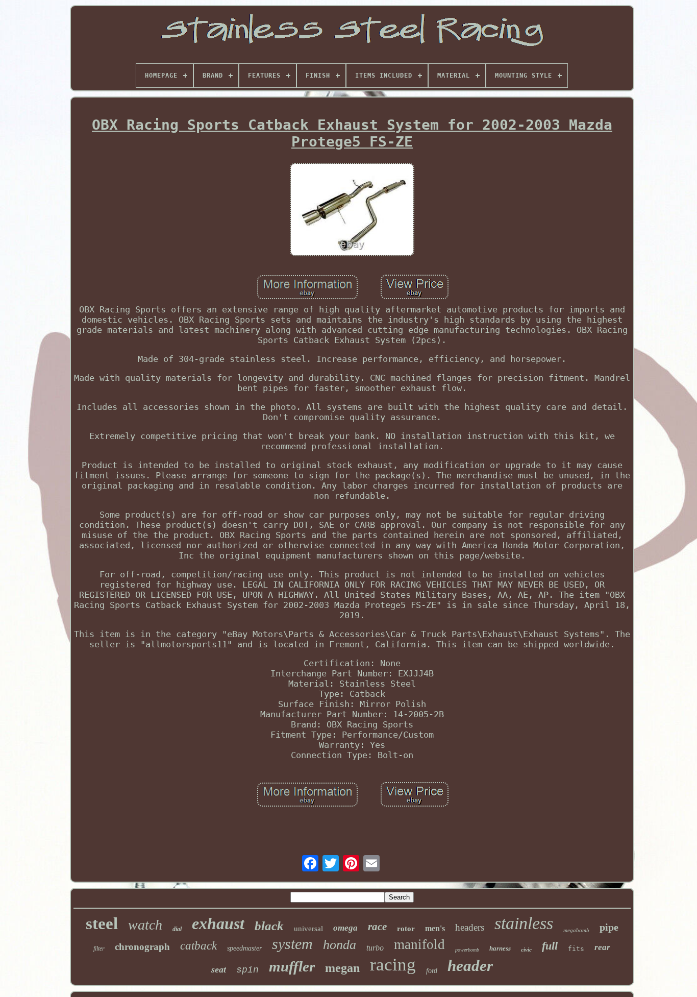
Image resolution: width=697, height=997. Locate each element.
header (470, 966)
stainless (523, 923)
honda (339, 944)
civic (526, 949)
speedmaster (244, 948)
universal (308, 929)
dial (177, 929)
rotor (406, 929)
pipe (609, 927)
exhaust (218, 923)
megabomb (576, 930)
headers (469, 927)
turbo (375, 947)
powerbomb (467, 950)
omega (345, 928)
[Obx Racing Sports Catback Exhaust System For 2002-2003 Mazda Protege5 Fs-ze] (352, 210)
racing (393, 965)
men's (435, 928)
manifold (419, 944)
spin (247, 970)
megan (342, 968)
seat (218, 969)
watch (145, 925)
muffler (292, 966)
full (550, 945)
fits (576, 949)
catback (198, 945)
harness (500, 948)
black (269, 926)
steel (102, 923)
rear (602, 947)
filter (99, 948)
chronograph (142, 946)
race (377, 926)
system (292, 943)
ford (431, 971)
